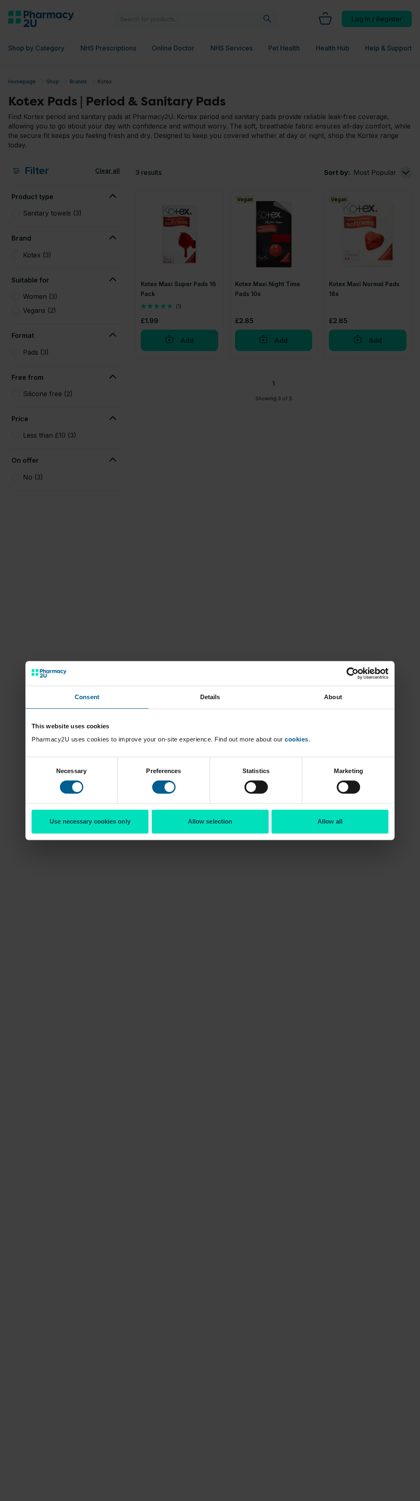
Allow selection (210, 821)
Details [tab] (210, 696)
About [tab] (333, 696)
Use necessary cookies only (90, 821)
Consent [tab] (87, 696)
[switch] (164, 787)
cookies (296, 739)
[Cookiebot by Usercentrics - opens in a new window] (352, 673)
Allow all (329, 821)
